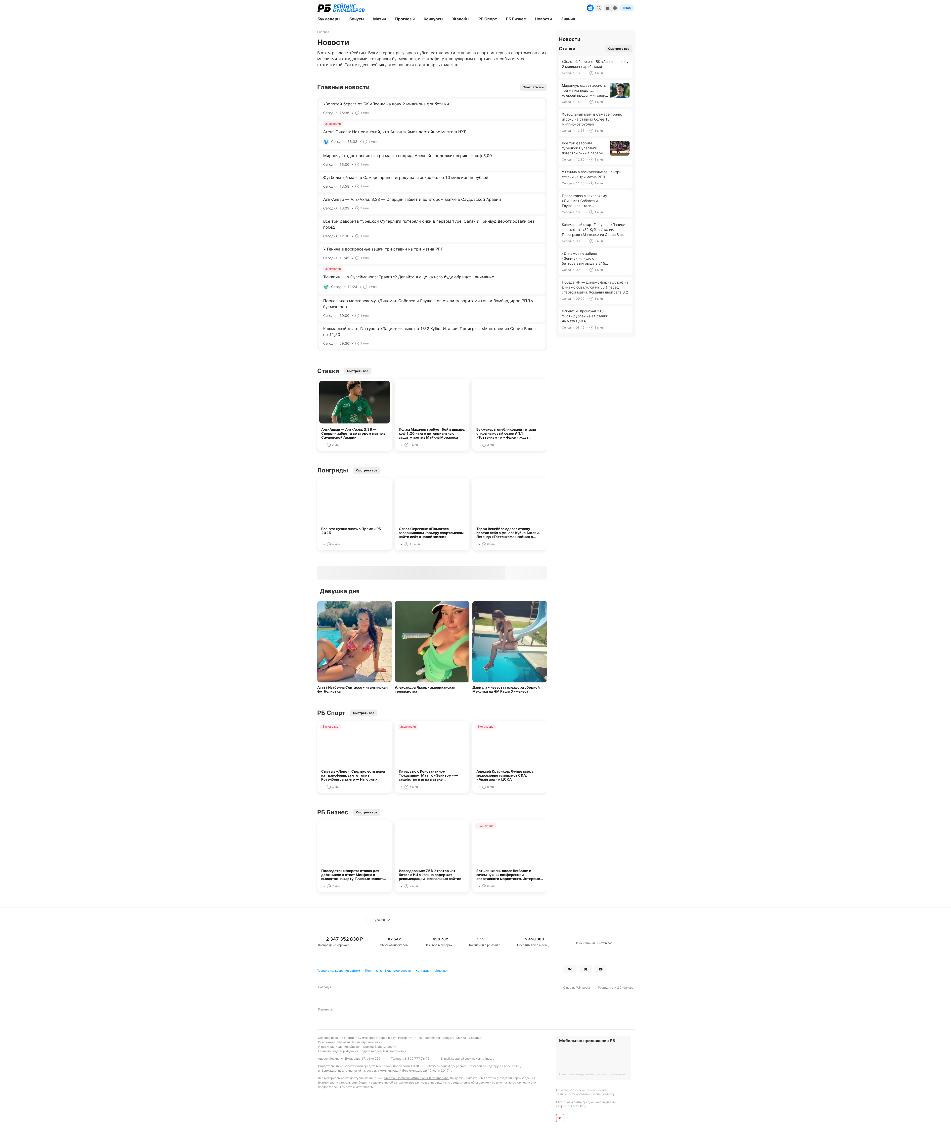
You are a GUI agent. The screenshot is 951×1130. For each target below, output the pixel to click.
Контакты (422, 970)
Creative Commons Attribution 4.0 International (416, 1078)
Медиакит (441, 970)
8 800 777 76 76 (417, 1058)
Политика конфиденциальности (388, 970)
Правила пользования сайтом (338, 970)
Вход (627, 8)
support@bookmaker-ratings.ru (473, 1058)
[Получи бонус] (590, 7)
